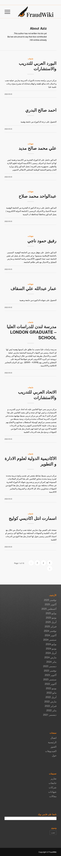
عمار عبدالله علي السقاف (33, 288)
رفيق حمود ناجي (41, 240)
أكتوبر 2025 (50, 604)
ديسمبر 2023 (49, 666)
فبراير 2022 (50, 706)
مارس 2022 (50, 701)
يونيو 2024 (51, 648)
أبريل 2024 (51, 653)
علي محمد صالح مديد (37, 148)
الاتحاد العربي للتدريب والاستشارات (37, 394)
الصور (53, 746)
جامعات (30, 58)
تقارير (53, 778)
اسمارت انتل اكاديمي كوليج (32, 518)
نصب (53, 832)
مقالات (52, 796)
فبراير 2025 (50, 626)
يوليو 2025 (51, 613)
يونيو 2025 (51, 617)
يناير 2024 (51, 661)
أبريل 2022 (51, 697)
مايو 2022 (51, 692)
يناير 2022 (51, 710)
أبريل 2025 (51, 622)
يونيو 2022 (51, 688)
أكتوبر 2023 (50, 675)
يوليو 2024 (51, 644)
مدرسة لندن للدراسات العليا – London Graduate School (31, 332)
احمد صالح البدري (40, 110)
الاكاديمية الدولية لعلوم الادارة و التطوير (30, 461)
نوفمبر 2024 (50, 630)
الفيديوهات (50, 751)
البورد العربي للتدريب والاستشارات (37, 66)
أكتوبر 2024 (50, 635)
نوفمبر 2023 (50, 670)
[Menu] (8, 11)
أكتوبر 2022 (50, 683)
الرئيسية (52, 742)
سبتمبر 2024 (49, 639)
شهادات (30, 143)
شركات (52, 787)
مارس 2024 (50, 657)
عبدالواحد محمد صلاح (37, 196)
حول (54, 755)
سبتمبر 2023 (49, 679)
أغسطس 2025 (48, 608)
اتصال (53, 737)
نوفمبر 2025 (50, 600)
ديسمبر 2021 (49, 714)
